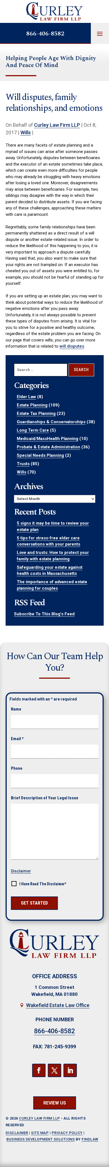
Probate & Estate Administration (48, 446)
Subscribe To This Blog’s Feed (44, 613)
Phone (16, 768)
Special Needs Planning (40, 455)
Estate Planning (32, 405)
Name (16, 709)
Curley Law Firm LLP (57, 125)
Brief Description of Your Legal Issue (44, 797)
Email (17, 738)
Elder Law (26, 396)
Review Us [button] (54, 1103)
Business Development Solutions (40, 1139)
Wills (25, 132)
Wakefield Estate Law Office (57, 1005)
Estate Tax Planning (36, 413)
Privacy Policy (67, 1133)
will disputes (72, 346)
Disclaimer (21, 871)
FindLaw (90, 1139)
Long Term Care (33, 430)
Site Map (40, 1133)
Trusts (23, 463)
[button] (99, 33)
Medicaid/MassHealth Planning (47, 438)
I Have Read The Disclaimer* (42, 884)
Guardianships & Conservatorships (51, 421)
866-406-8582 (45, 33)
